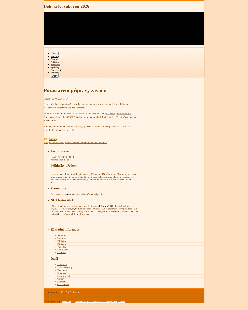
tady (88, 174)
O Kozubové (63, 284)
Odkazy (60, 279)
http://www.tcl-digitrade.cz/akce (74, 214)
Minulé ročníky (64, 276)
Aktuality (55, 56)
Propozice (55, 59)
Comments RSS (81, 302)
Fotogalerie (62, 270)
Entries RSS (66, 302)
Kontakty (55, 72)
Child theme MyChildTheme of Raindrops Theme (106, 302)
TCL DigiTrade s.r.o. (70, 292)
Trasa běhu (62, 264)
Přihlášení (55, 64)
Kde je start (56, 70)
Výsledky (55, 67)
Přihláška (55, 62)
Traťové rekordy (64, 267)
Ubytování (62, 273)
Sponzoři (61, 281)
